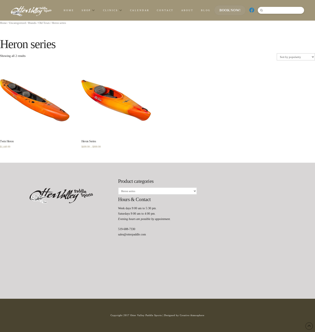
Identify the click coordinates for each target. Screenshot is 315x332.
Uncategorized (17, 22)
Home (3, 22)
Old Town (44, 22)
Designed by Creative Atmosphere (184, 315)
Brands (32, 22)
